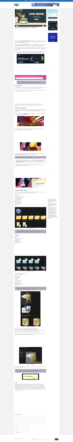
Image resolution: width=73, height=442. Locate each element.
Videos (47, 0)
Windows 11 (39, 0)
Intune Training (35, 0)
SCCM (26, 52)
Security (31, 0)
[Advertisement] (30, 34)
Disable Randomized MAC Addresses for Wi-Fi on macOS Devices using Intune (52, 208)
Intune (27, 0)
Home (25, 0)
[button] (48, 1)
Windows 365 (43, 0)
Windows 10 (31, 44)
